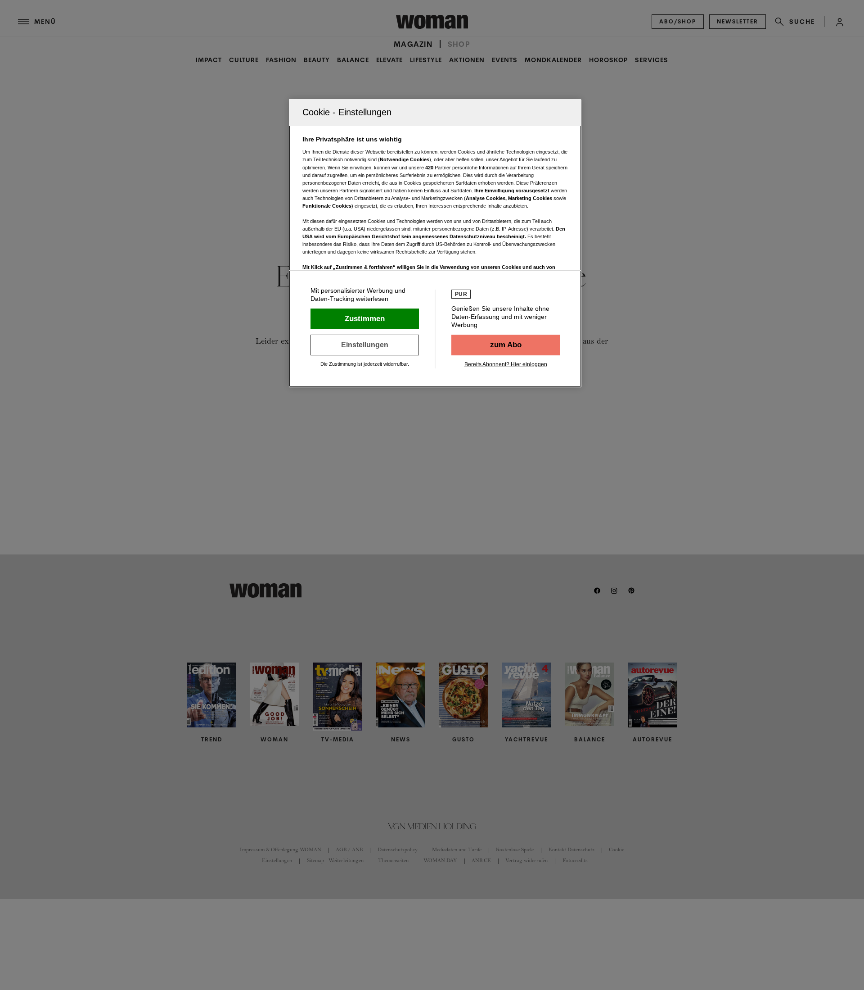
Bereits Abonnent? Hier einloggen (505, 364)
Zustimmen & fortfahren (364, 319)
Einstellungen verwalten (364, 345)
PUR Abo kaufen (505, 345)
